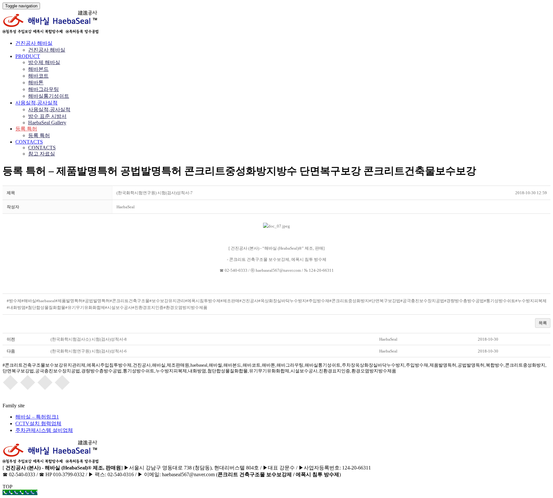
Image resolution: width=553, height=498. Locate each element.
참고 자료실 (41, 153)
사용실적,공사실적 (36, 102)
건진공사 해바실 (33, 43)
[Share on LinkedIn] (62, 382)
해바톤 (36, 82)
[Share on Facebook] (10, 382)
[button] (125, 206)
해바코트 (38, 76)
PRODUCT (27, 56)
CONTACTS (29, 142)
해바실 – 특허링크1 (37, 416)
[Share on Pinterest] (45, 382)
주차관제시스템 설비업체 (44, 430)
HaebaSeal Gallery (47, 122)
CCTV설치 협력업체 (38, 423)
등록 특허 (26, 128)
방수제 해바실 (44, 62)
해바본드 (38, 69)
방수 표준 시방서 (47, 116)
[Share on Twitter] (27, 382)
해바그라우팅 (43, 89)
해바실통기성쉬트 (48, 96)
